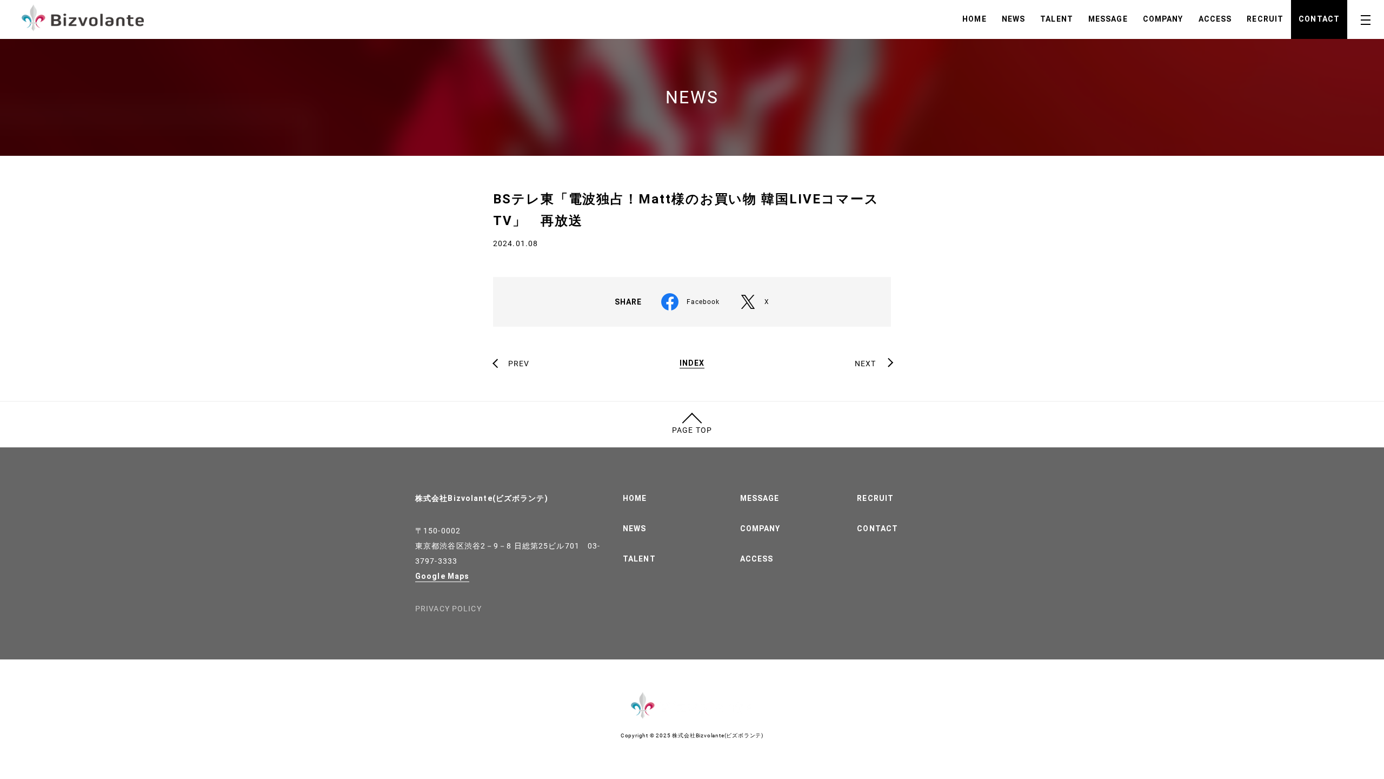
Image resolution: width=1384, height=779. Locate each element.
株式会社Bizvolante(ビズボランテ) (481, 498)
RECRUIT (1265, 19)
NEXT (865, 363)
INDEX (692, 363)
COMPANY (1163, 19)
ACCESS (1215, 19)
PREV (518, 363)
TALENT (1056, 19)
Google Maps (442, 576)
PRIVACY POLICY (448, 608)
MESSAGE (1108, 19)
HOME (974, 19)
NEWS (1013, 19)
